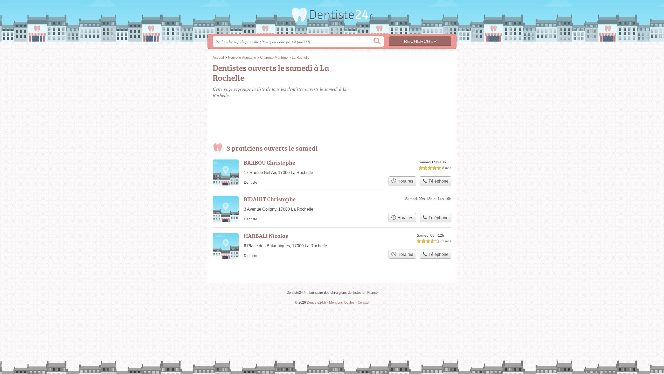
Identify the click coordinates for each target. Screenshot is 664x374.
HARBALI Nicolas (266, 236)
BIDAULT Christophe (270, 199)
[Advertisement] (413, 91)
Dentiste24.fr (332, 18)
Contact (363, 302)
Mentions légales (342, 302)
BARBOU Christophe (269, 162)
